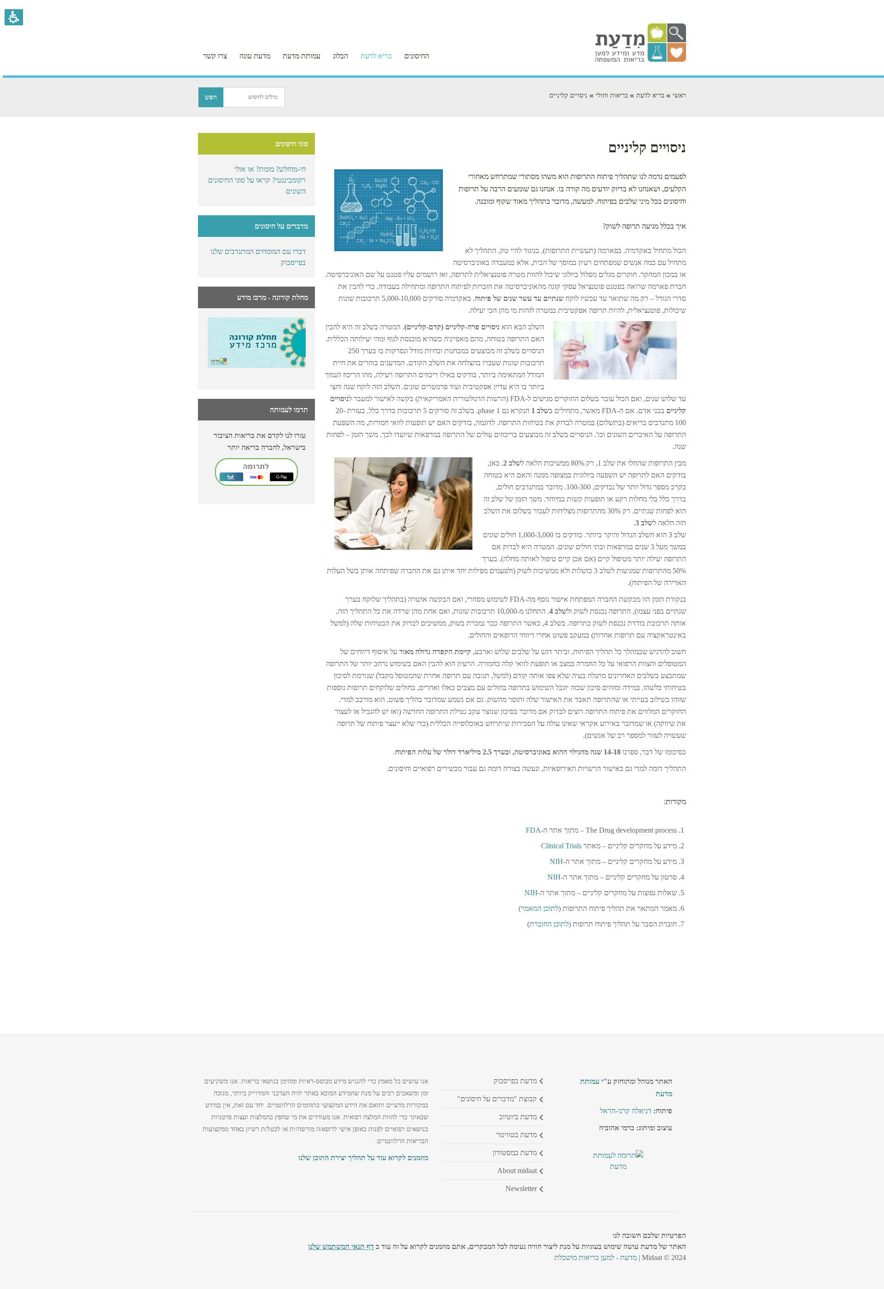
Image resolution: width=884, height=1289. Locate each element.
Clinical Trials (561, 846)
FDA (533, 830)
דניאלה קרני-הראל (625, 1111)
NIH (556, 861)
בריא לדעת (650, 95)
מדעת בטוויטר (516, 1135)
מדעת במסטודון (515, 1153)
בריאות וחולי (612, 95)
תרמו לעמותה (289, 410)
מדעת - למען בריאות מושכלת (595, 1257)
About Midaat (517, 1170)
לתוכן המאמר (539, 908)
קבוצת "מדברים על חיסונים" (497, 1099)
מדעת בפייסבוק (515, 1081)
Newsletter (521, 1188)
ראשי (679, 95)
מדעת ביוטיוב (518, 1117)
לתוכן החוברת (549, 924)
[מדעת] (640, 59)
